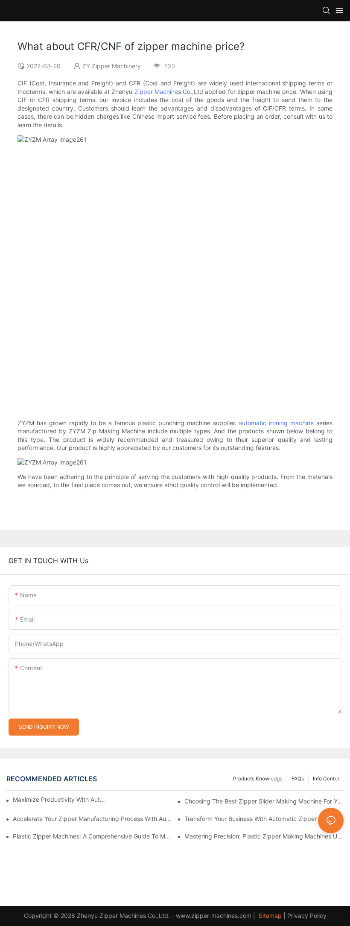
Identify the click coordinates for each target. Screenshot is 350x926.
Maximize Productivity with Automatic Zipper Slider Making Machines (60, 799)
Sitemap (269, 915)
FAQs (298, 778)
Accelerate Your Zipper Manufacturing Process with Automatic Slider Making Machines (92, 818)
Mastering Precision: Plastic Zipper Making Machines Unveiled (264, 836)
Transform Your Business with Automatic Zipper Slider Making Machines (264, 818)
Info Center (326, 778)
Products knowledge (258, 778)
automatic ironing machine (276, 422)
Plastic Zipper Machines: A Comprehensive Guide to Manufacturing (92, 836)
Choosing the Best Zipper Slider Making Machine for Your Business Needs (264, 801)
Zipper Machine (156, 91)
